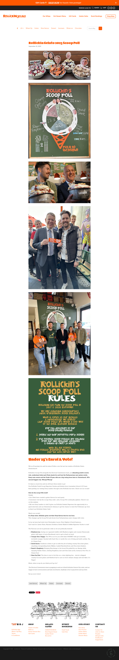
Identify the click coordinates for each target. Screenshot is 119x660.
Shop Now (110, 16)
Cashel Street (49, 634)
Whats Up (29, 28)
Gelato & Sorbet (33, 627)
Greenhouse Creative (56, 649)
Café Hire (65, 632)
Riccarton (48, 635)
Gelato (36, 28)
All (21, 28)
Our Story (82, 627)
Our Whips (46, 16)
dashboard (17, 649)
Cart (104, 7)
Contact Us (98, 630)
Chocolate (78, 28)
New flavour (45, 28)
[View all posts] (17, 28)
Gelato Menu (83, 631)
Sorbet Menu (83, 633)
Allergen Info (99, 635)
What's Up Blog (16, 631)
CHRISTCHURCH (50, 630)
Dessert (53, 28)
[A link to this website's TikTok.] (114, 8)
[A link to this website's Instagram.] (111, 8)
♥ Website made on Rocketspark (72, 649)
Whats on (69, 28)
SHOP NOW (53, 3)
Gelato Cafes (83, 16)
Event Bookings (96, 16)
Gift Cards (72, 16)
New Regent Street (51, 632)
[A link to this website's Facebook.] (108, 8)
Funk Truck (65, 630)
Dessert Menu (83, 635)
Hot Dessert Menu (59, 16)
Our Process (82, 629)
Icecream (61, 28)
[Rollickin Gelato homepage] (14, 16)
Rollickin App (16, 629)
